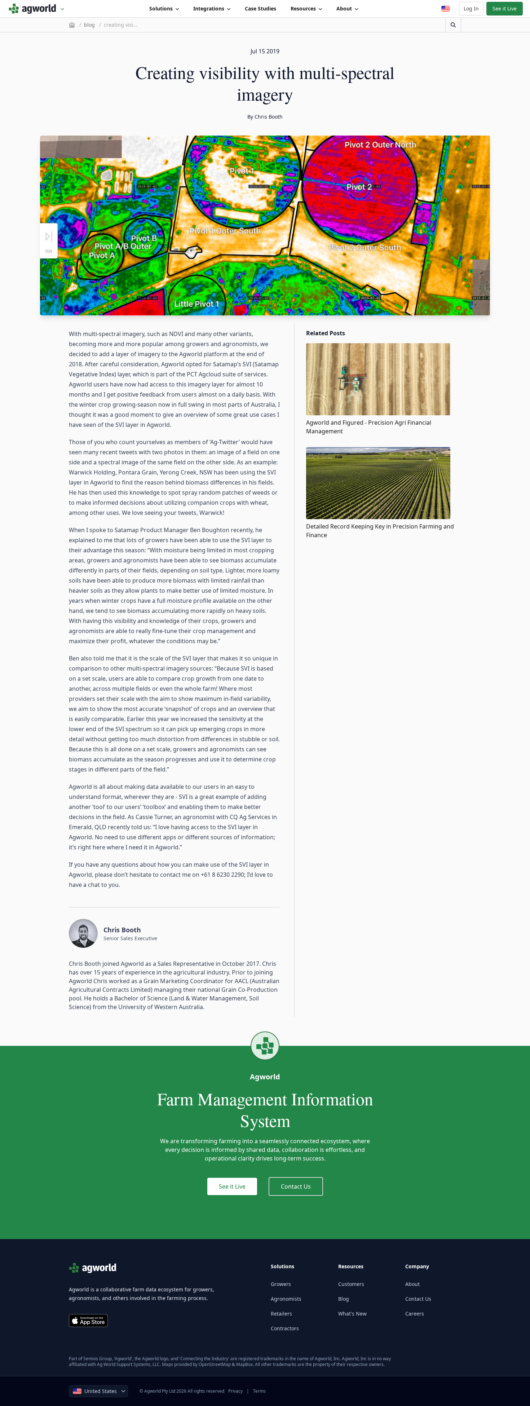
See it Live (505, 8)
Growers (281, 1284)
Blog (343, 1298)
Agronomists (286, 1298)
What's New (352, 1313)
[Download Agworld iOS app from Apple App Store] (88, 1320)
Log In (471, 8)
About (344, 8)
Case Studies (260, 8)
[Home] (72, 25)
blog (89, 24)
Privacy (235, 1391)
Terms (259, 1391)
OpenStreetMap (215, 1364)
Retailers (281, 1313)
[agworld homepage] (36, 8)
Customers (351, 1284)
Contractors (285, 1328)
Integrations (208, 8)
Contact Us (296, 1186)
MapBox (244, 1364)
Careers (414, 1313)
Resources (303, 8)
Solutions (161, 8)
